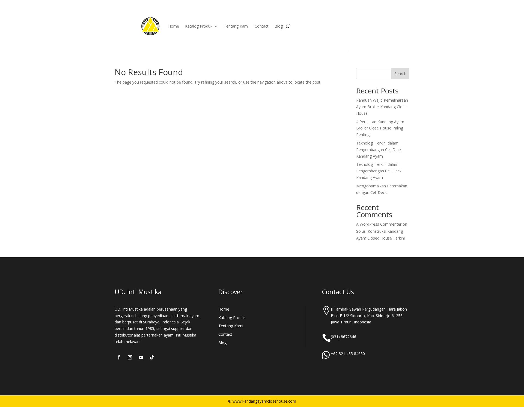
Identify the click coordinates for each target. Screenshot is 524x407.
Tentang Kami (236, 26)
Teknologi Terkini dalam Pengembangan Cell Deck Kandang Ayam (378, 149)
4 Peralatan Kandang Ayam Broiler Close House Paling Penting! (380, 128)
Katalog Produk (198, 26)
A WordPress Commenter (378, 224)
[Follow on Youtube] (140, 357)
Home (173, 26)
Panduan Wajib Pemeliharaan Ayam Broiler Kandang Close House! (382, 107)
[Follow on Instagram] (130, 357)
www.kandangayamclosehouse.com (264, 401)
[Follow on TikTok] (151, 357)
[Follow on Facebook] (119, 357)
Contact (262, 26)
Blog (279, 26)
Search (400, 73)
